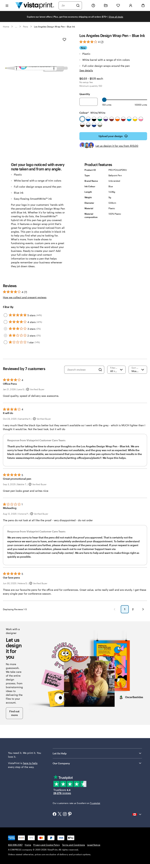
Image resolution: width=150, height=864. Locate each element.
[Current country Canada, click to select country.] (137, 814)
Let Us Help (60, 753)
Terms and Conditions (73, 845)
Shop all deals (116, 16)
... (16, 26)
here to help (30, 763)
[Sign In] (131, 5)
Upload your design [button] (111, 136)
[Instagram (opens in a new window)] (65, 814)
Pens (25, 26)
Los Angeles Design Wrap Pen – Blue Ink (54, 26)
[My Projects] (106, 5)
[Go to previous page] (114, 609)
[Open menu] (7, 5)
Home (6, 26)
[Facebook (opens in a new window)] (54, 814)
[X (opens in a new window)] (59, 814)
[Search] (78, 5)
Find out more (14, 713)
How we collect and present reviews (24, 297)
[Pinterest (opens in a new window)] (70, 814)
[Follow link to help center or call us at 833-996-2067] (93, 5)
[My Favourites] (118, 5)
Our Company (61, 763)
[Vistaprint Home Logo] (34, 5)
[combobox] (67, 5)
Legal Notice (93, 845)
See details (86, 70)
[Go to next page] (143, 609)
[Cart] (143, 5)
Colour (92, 112)
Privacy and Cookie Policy (46, 845)
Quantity (84, 94)
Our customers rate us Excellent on (76, 803)
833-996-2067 (15, 845)
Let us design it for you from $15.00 (116, 145)
